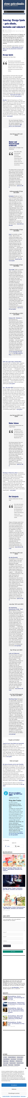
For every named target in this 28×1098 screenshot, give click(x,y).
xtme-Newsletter (15, 987)
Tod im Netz (11, 269)
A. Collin (5, 1057)
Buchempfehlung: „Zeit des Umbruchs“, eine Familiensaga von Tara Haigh (16, 998)
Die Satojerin (13, 496)
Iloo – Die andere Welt (8, 387)
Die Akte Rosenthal (13, 557)
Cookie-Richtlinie (6, 1096)
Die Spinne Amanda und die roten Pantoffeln (13, 764)
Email (4, 936)
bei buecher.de (18, 96)
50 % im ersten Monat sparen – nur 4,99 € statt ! (15, 794)
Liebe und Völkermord (14, 653)
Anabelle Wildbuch (12, 1057)
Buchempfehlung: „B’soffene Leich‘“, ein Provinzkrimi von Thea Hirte (16, 1024)
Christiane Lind (19, 1061)
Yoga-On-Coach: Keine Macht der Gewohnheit (13, 743)
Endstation (11, 196)
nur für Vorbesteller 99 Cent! (15, 351)
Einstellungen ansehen (14, 1093)
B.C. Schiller (19, 1059)
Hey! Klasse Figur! (13, 699)
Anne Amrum (13, 1059)
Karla (10, 234)
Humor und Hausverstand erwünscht (14, 143)
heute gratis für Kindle (15, 94)
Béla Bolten (12, 1061)
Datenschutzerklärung (15, 1096)
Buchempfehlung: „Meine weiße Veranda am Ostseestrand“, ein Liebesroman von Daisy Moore (15, 1017)
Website (5, 941)
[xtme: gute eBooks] (14, 6)
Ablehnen (14, 1089)
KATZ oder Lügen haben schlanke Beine (12, 361)
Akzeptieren (14, 1085)
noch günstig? (17, 645)
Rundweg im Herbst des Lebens (10, 472)
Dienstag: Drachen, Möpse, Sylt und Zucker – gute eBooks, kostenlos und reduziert (12, 869)
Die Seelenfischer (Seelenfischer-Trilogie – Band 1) (16, 609)
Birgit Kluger (5, 1061)
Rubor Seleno (14, 423)
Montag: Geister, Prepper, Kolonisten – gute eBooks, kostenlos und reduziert (13, 889)
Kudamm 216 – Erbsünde (15, 318)
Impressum (23, 1096)
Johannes (9, 29)
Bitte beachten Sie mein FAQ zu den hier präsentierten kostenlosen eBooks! (13, 49)
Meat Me (5, 100)
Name (4, 932)
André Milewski (6, 1059)
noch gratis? (10, 116)
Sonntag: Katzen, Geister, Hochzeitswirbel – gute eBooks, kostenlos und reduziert (14, 908)
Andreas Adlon (20, 1057)
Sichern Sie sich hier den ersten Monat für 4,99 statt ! (16, 833)
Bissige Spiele (8, 54)
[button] (26, 1068)
